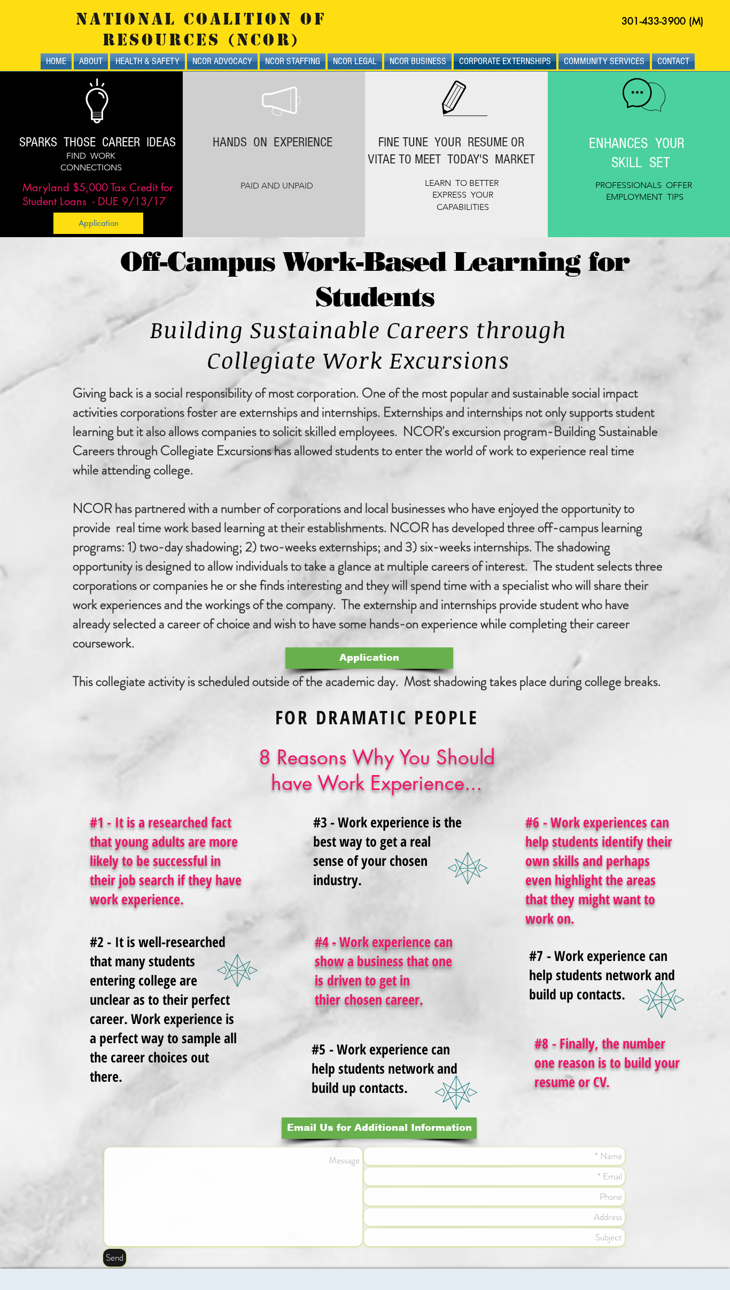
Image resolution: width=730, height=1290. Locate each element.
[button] (379, 1128)
